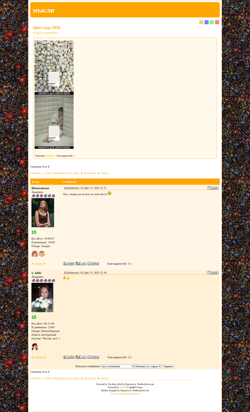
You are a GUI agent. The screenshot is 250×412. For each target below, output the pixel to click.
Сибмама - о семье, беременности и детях (54, 173)
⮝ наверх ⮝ (38, 263)
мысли (104, 173)
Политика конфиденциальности (125, 393)
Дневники (90, 173)
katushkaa (50, 155)
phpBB (123, 387)
